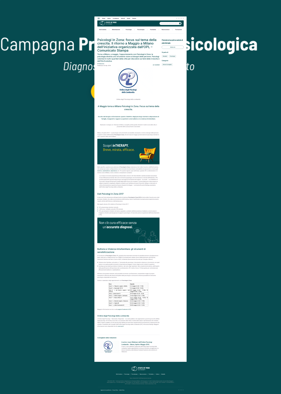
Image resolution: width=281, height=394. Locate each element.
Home (103, 18)
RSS (155, 383)
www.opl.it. (121, 326)
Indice (109, 18)
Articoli (123, 18)
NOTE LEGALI (128, 383)
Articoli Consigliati (167, 64)
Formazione (178, 29)
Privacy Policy (115, 390)
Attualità (165, 56)
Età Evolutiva (102, 29)
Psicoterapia (140, 29)
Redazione (101, 63)
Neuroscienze (165, 29)
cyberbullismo (106, 171)
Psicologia (129, 29)
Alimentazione (116, 29)
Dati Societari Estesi (149, 383)
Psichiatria (153, 29)
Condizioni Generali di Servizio (138, 383)
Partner (134, 18)
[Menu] (98, 18)
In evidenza (116, 18)
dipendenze (114, 171)
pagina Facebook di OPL (124, 309)
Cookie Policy (121, 390)
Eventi (128, 18)
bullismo (99, 171)
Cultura (157, 374)
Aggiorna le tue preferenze (106, 390)
